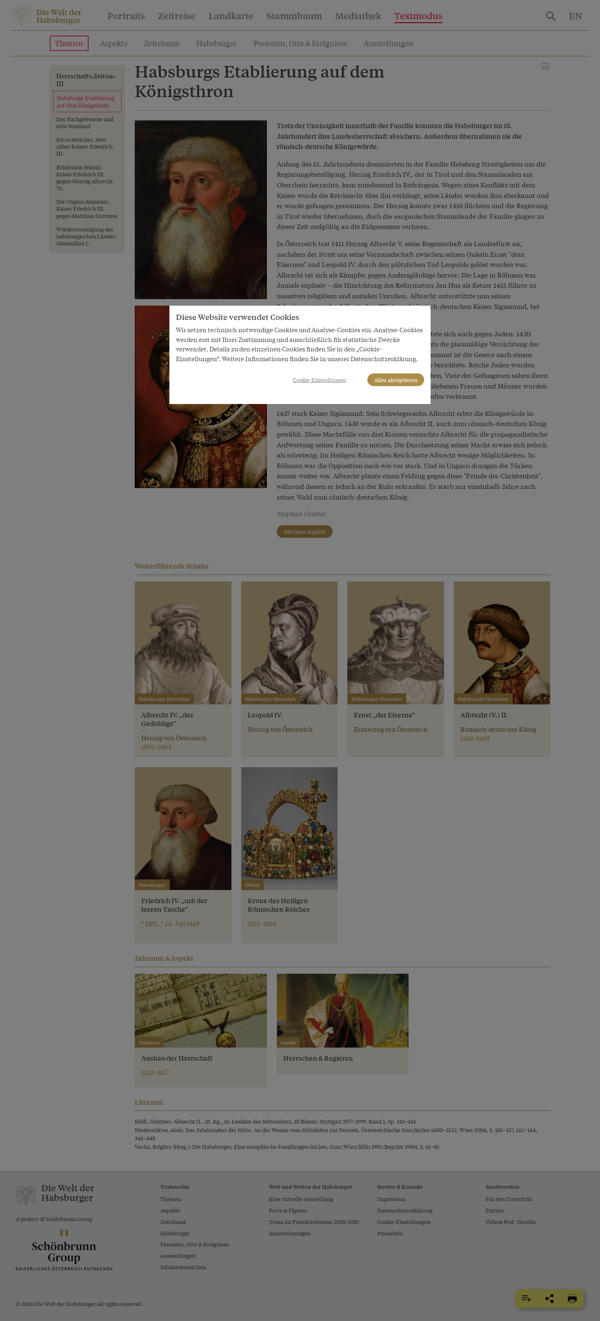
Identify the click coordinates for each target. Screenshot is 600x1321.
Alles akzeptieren (395, 380)
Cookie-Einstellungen (319, 380)
